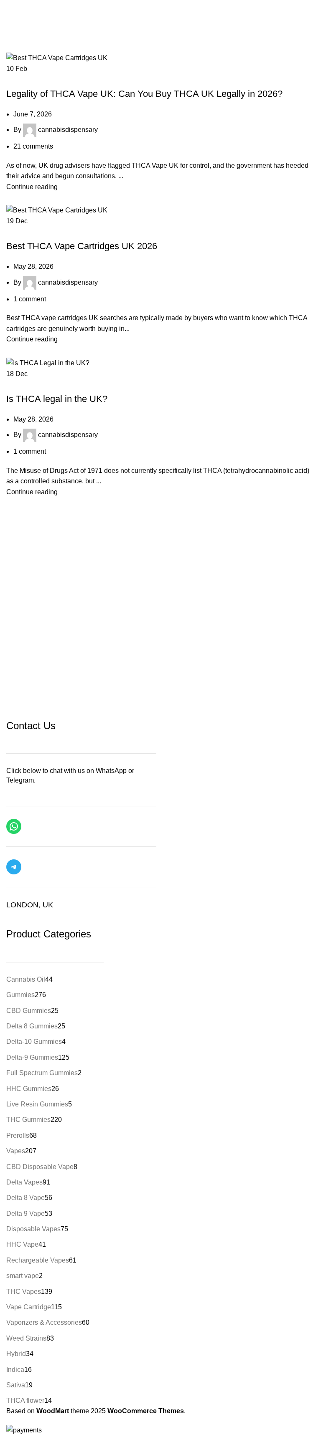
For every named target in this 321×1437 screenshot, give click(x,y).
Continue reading (32, 186)
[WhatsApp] (13, 826)
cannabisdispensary (68, 129)
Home (15, 29)
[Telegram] (13, 866)
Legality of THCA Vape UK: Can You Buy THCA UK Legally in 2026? (144, 93)
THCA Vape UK (29, 79)
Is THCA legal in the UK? (56, 399)
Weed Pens (66, 232)
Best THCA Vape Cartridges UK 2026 (81, 246)
